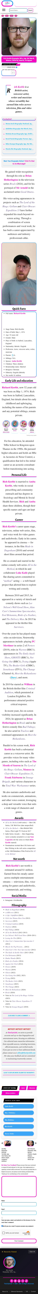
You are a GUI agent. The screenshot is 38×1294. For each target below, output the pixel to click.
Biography (7, 15)
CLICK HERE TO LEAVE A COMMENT (18, 1015)
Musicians (32, 1088)
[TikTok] (26, 1281)
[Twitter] (15, 1281)
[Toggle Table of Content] (12, 73)
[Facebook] (11, 1281)
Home (2, 15)
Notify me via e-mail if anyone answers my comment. (18, 1226)
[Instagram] (22, 1281)
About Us (5, 1291)
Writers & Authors (10, 1093)
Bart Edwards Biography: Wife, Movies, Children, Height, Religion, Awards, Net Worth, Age (32, 1154)
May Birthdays (9, 1120)
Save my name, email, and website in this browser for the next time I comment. (18, 1221)
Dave (13, 677)
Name (3, 1200)
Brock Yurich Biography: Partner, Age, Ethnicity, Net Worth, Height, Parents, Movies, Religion (20, 139)
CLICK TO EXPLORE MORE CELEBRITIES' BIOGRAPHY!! (19, 1072)
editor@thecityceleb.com (26, 1053)
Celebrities (11, 15)
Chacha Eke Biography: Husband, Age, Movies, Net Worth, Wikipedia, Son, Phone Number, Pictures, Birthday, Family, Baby (20, 149)
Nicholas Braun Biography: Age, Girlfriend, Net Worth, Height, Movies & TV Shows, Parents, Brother (20, 134)
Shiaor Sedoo (11, 67)
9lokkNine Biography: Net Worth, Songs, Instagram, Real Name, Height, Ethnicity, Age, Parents (20, 129)
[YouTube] (19, 1281)
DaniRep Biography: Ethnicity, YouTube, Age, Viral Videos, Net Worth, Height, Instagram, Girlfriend (5, 1155)
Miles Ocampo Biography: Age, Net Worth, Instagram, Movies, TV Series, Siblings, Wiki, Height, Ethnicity (20, 144)
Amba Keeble (9, 1106)
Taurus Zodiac (9, 1134)
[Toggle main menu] (3, 10)
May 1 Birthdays (10, 1113)
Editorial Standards (17, 1291)
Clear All (32, 1252)
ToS (27, 1291)
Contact (33, 1291)
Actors (16, 15)
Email (3, 1209)
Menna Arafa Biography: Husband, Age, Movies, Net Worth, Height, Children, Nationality (20, 124)
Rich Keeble (8, 1126)
